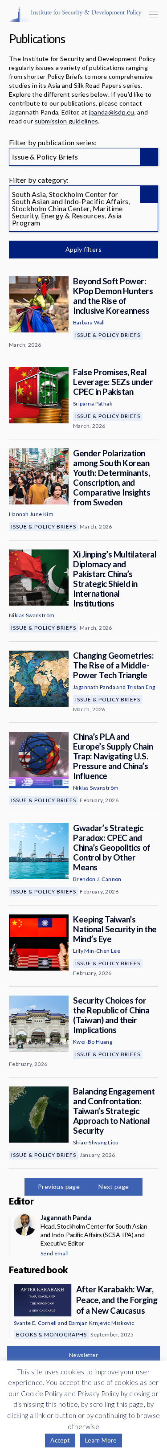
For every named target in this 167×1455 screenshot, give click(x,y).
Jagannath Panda (94, 687)
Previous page (59, 1186)
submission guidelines (66, 121)
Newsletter (83, 1355)
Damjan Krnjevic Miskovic (101, 1323)
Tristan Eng (141, 687)
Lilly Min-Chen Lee (96, 950)
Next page (113, 1186)
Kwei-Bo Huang (92, 1041)
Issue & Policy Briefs (107, 335)
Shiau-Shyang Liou (96, 1142)
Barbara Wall (89, 322)
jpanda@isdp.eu (111, 112)
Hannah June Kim (31, 514)
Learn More (101, 1440)
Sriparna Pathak (92, 403)
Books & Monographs (51, 1334)
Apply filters (83, 249)
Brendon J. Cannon (97, 879)
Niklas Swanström (31, 615)
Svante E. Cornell (35, 1323)
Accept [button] (59, 1440)
